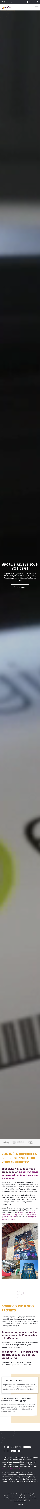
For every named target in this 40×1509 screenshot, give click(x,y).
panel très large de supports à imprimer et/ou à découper (20, 1175)
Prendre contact (20, 587)
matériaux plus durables (11, 1468)
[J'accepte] (37, 1500)
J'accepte (20, 1504)
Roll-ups (21, 1212)
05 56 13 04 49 (33, 2)
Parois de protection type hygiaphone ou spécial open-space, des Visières (19, 1214)
